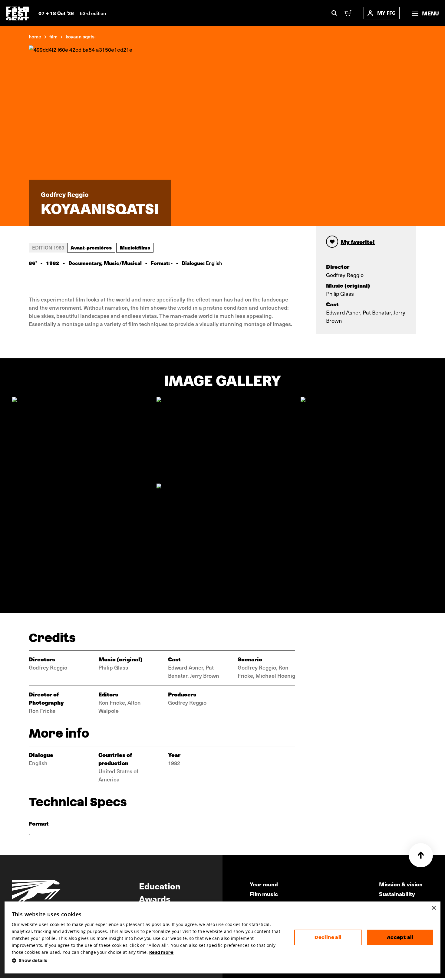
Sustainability (397, 894)
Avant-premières (91, 247)
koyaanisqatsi (81, 36)
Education (159, 886)
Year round (264, 884)
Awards (154, 898)
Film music (264, 894)
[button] (148, 960)
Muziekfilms (135, 247)
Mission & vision (401, 884)
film (53, 36)
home (35, 36)
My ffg (386, 12)
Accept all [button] (400, 937)
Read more (161, 952)
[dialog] (223, 937)
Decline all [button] (328, 937)
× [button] (433, 908)
